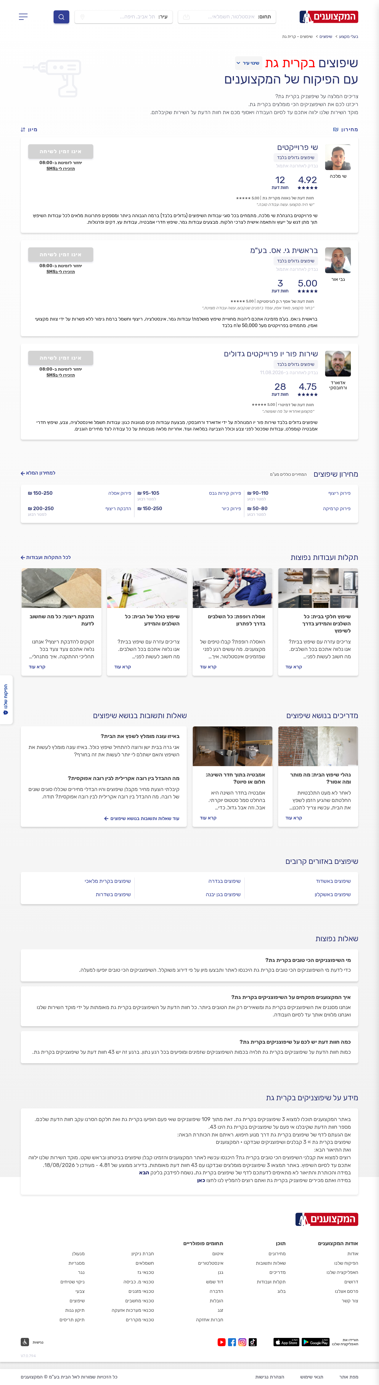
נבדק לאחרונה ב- (289, 372)
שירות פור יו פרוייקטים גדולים (271, 353)
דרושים (351, 1282)
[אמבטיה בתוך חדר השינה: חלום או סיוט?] (232, 748)
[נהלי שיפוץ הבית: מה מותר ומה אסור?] (318, 748)
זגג (220, 1310)
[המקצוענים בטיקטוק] (253, 1342)
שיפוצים (325, 36)
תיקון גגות (75, 1310)
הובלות (216, 1301)
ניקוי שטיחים (72, 1282)
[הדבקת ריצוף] (61, 590)
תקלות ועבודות (271, 1282)
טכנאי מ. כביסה (138, 1282)
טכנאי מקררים (140, 1319)
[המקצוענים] (329, 17)
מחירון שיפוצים (336, 474)
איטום (217, 1253)
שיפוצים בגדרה (224, 881)
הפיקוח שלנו (346, 1263)
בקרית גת (290, 63)
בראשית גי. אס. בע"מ (284, 250)
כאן (201, 1180)
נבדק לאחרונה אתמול (297, 166)
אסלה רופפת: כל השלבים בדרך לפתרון (236, 620)
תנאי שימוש (311, 1377)
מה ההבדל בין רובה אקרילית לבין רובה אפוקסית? (123, 778)
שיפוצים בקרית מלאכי (108, 881)
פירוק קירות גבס (225, 493)
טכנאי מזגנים (141, 1291)
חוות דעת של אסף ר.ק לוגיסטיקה (285, 301)
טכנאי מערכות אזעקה (133, 1310)
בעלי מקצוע (348, 36)
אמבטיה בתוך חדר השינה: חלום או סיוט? (235, 778)
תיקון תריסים (72, 1319)
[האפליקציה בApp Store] (286, 1342)
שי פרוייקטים (297, 147)
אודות (352, 1253)
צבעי (80, 1291)
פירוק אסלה (119, 493)
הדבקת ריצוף (118, 508)
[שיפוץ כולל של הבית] (147, 590)
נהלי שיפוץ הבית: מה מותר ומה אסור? (320, 778)
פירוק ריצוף (339, 493)
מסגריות (76, 1263)
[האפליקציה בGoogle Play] (316, 1342)
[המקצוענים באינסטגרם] (243, 1342)
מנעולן (78, 1253)
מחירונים (277, 1253)
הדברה (216, 1291)
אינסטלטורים (210, 1263)
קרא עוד (293, 667)
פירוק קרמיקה (337, 508)
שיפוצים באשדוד (333, 881)
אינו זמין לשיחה (61, 151)
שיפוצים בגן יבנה (223, 894)
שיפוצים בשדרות (113, 894)
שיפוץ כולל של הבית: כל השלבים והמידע (152, 620)
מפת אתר (348, 1377)
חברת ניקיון (142, 1253)
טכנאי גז (145, 1272)
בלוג (281, 1291)
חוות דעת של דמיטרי (296, 404)
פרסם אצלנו (346, 1291)
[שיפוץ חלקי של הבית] (318, 590)
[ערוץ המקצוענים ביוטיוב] (223, 1342)
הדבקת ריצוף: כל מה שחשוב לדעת (62, 620)
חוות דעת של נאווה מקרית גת (288, 198)
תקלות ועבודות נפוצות (324, 557)
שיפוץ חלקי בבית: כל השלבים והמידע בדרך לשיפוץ (326, 623)
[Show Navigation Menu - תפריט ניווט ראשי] (25, 17)
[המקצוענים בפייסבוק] (233, 1342)
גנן (220, 1272)
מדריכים (277, 1272)
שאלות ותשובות (271, 1263)
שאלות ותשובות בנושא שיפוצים (140, 715)
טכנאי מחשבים (139, 1301)
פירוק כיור (231, 508)
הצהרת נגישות (269, 1377)
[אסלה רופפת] (232, 590)
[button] (32, 129)
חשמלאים (145, 1263)
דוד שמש (214, 1282)
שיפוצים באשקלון (333, 894)
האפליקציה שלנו (342, 1272)
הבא (144, 1172)
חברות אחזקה (209, 1319)
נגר (81, 1272)
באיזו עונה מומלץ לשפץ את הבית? (140, 736)
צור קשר (350, 1301)
